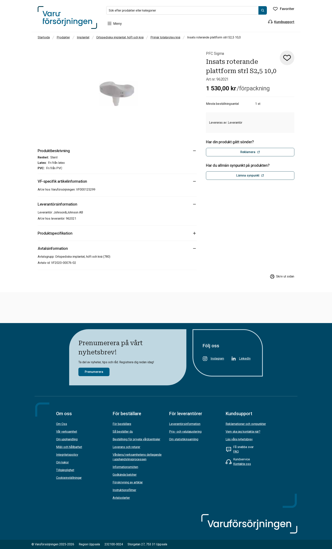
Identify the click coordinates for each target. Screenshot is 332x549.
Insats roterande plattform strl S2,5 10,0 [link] (214, 37)
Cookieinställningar (69, 478)
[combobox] (186, 10)
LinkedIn (245, 358)
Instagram (217, 358)
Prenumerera (94, 372)
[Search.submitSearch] (262, 10)
